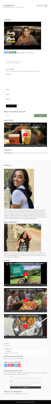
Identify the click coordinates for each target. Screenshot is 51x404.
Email (7, 94)
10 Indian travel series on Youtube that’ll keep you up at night (14, 62)
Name (8, 89)
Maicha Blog (31, 402)
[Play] (5, 145)
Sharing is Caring (25, 53)
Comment (9, 74)
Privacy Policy (7, 345)
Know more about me (31, 218)
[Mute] (43, 145)
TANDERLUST (9, 5)
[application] (25, 135)
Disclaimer (6, 343)
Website (8, 99)
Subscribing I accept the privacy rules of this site (20, 385)
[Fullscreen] (45, 145)
